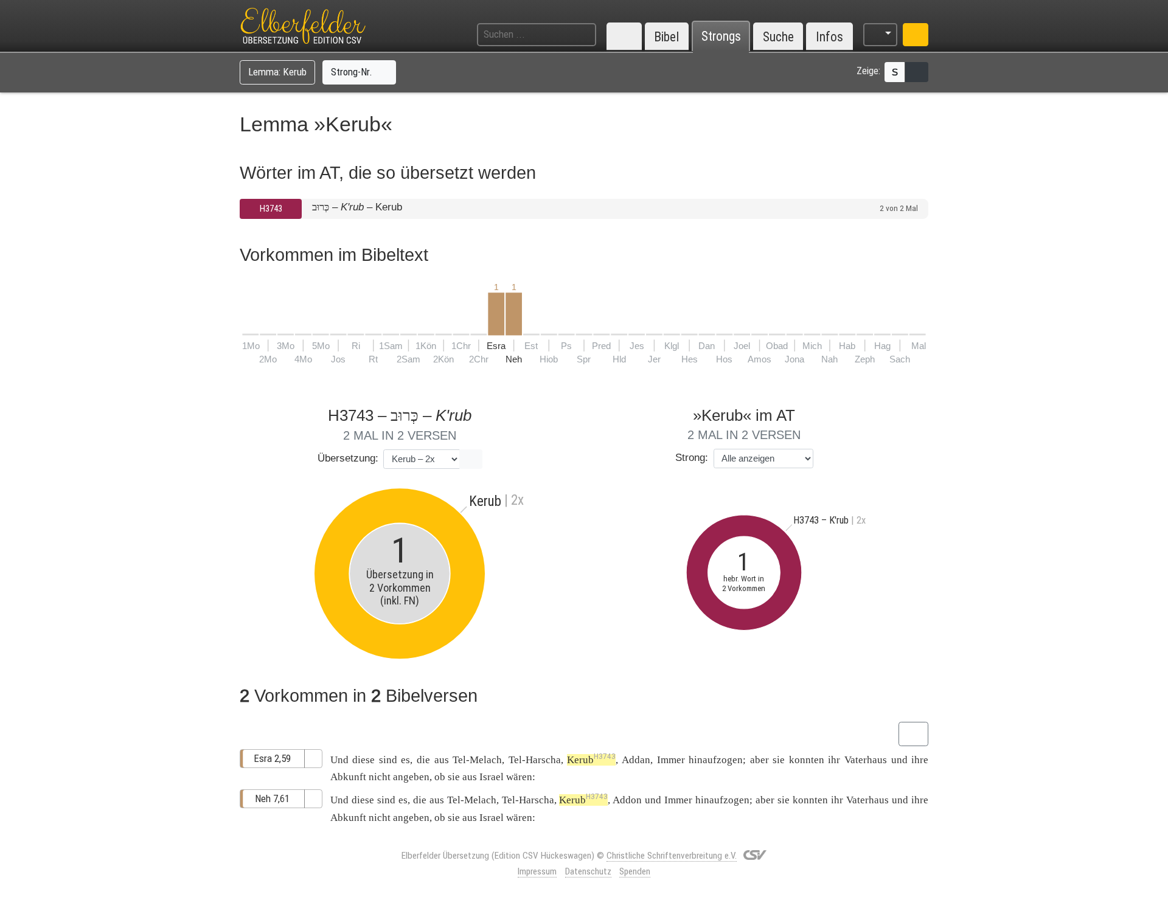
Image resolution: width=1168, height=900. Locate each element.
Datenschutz (588, 871)
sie (454, 777)
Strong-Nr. (353, 72)
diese (363, 760)
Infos (829, 36)
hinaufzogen (716, 760)
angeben (411, 777)
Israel (491, 777)
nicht (380, 777)
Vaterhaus (865, 760)
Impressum (537, 871)
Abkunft (348, 777)
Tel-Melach (477, 760)
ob (439, 777)
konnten (806, 760)
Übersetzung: (348, 458)
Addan (636, 760)
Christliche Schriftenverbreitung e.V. (672, 855)
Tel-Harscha (535, 760)
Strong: (691, 457)
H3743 (271, 208)
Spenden (634, 871)
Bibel (666, 36)
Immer (671, 760)
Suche (778, 36)
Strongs (721, 36)
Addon (627, 800)
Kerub (591, 760)
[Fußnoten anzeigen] (916, 72)
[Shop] (915, 34)
